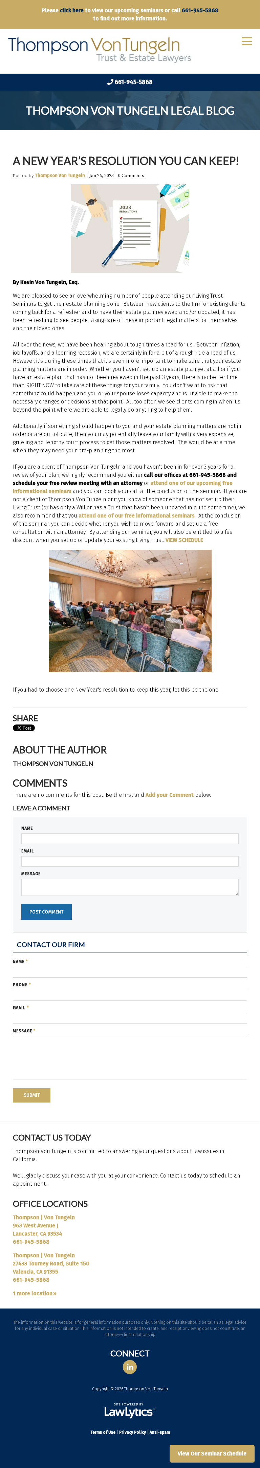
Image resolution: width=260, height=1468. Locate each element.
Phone (22, 984)
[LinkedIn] (130, 1367)
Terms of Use (102, 1432)
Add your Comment (170, 795)
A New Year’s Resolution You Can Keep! (126, 160)
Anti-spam (160, 1432)
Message (31, 873)
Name (27, 828)
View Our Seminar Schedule (212, 1453)
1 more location (32, 1293)
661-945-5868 (200, 10)
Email (27, 851)
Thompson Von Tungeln (60, 175)
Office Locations (50, 1203)
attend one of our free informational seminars (137, 515)
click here (72, 10)
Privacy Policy (132, 1432)
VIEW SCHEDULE (184, 540)
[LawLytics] (130, 1410)
